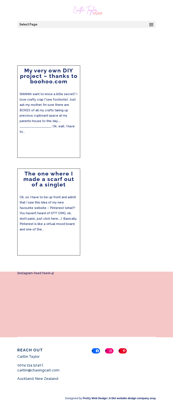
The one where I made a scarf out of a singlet (48, 179)
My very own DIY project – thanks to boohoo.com (49, 76)
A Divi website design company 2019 (132, 398)
